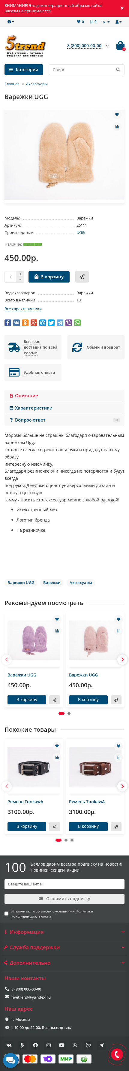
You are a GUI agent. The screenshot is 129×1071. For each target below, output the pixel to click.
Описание (26, 395)
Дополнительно (30, 963)
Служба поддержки (35, 947)
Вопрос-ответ (66, 420)
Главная (12, 83)
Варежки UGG (22, 675)
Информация (27, 932)
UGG (80, 232)
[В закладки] (117, 114)
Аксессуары (37, 83)
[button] (61, 713)
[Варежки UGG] (34, 640)
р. (104, 21)
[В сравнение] (117, 126)
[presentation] (7, 660)
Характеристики (33, 408)
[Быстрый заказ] (82, 277)
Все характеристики (23, 308)
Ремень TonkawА (25, 801)
